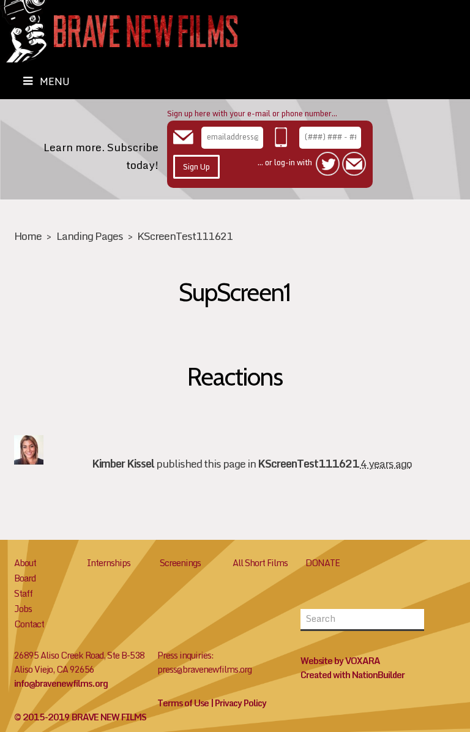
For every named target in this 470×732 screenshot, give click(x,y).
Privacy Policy (240, 703)
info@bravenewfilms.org (61, 683)
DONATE (322, 563)
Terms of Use (183, 703)
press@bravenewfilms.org (204, 669)
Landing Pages (89, 236)
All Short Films (260, 563)
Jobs (23, 609)
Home (28, 236)
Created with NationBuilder (352, 675)
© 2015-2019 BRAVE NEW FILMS (80, 717)
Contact (29, 624)
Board (24, 578)
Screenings (180, 563)
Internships (108, 563)
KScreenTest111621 (185, 236)
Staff (23, 593)
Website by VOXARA (340, 661)
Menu (55, 81)
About (25, 563)
